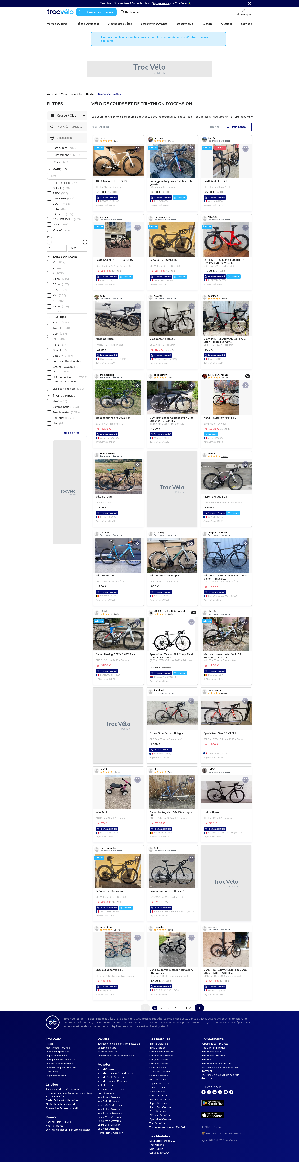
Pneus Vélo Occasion (109, 1121)
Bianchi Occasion (159, 1043)
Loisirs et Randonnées (70, 361)
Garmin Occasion (159, 1075)
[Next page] (199, 1007)
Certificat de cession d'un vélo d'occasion (68, 1129)
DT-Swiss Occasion (160, 1071)
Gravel (60, 350)
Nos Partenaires (54, 1125)
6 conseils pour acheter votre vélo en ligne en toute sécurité (69, 1094)
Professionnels (66, 155)
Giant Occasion (158, 1079)
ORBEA (62, 230)
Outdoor (226, 24)
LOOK (60, 224)
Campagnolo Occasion (162, 1051)
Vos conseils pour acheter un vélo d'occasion (220, 1069)
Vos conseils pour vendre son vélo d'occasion (220, 1076)
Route (90, 94)
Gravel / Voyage (66, 367)
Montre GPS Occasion (110, 1105)
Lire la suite (242, 117)
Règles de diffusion (56, 1055)
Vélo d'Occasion (106, 1069)
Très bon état (66, 412)
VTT (59, 339)
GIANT (61, 188)
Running (207, 24)
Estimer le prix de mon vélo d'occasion (119, 1043)
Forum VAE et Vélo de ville (216, 1063)
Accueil (52, 94)
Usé (58, 423)
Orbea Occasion (158, 1095)
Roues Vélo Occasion (109, 1117)
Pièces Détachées (87, 24)
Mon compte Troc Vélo (58, 1047)
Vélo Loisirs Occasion (109, 1097)
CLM (60, 334)
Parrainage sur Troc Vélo (214, 1043)
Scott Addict (156, 1148)
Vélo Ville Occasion (108, 1101)
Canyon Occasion (159, 1059)
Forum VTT (207, 1059)
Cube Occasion (158, 1067)
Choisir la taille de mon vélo (61, 1104)
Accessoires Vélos (120, 24)
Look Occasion (158, 1087)
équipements (161, 3)
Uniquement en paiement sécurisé (70, 380)
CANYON (63, 214)
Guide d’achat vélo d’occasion (62, 1100)
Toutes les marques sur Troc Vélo (168, 1127)
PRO (60, 290)
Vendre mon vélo (107, 1047)
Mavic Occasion (158, 1091)
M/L (59, 295)
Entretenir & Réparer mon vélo (62, 1108)
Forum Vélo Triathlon (213, 1055)
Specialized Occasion (161, 1119)
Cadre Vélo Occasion (109, 1125)
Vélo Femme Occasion (110, 1113)
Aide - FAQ (52, 1071)
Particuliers (65, 148)
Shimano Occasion (160, 1115)
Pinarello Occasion (160, 1099)
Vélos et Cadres (57, 24)
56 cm (61, 284)
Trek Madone (157, 1144)
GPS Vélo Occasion (108, 1129)
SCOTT (61, 204)
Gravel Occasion (106, 1093)
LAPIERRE (63, 198)
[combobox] (67, 138)
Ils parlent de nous (56, 1075)
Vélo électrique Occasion (111, 1089)
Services (246, 24)
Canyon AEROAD (159, 1152)
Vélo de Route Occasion (111, 1077)
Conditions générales (57, 1051)
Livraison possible (69, 389)
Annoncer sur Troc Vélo (58, 1121)
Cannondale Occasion (161, 1055)
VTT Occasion (105, 1085)
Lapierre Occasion (159, 1083)
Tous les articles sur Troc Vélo (62, 1089)
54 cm (61, 279)
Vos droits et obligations (59, 1063)
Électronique (184, 24)
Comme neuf (66, 407)
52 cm (61, 306)
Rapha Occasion (158, 1103)
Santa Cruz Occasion (161, 1107)
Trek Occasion (157, 1123)
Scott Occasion (158, 1111)
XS (59, 301)
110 (188, 1008)
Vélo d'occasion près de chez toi (115, 1073)
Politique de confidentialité (60, 1059)
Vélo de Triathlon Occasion (112, 1081)
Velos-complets (71, 94)
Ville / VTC (63, 356)
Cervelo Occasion (159, 1063)
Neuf (60, 401)
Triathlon (63, 328)
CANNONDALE (67, 219)
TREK (60, 193)
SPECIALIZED (65, 183)
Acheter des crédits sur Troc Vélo (116, 1055)
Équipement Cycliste (154, 24)
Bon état (63, 418)
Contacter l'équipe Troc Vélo (61, 1067)
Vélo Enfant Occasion (109, 1109)
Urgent (60, 162)
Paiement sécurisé (107, 1051)
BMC (60, 209)
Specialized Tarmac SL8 (162, 1140)
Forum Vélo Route (211, 1051)
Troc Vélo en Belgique (213, 1047)
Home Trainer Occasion (110, 1132)
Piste (59, 345)
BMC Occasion (157, 1047)
